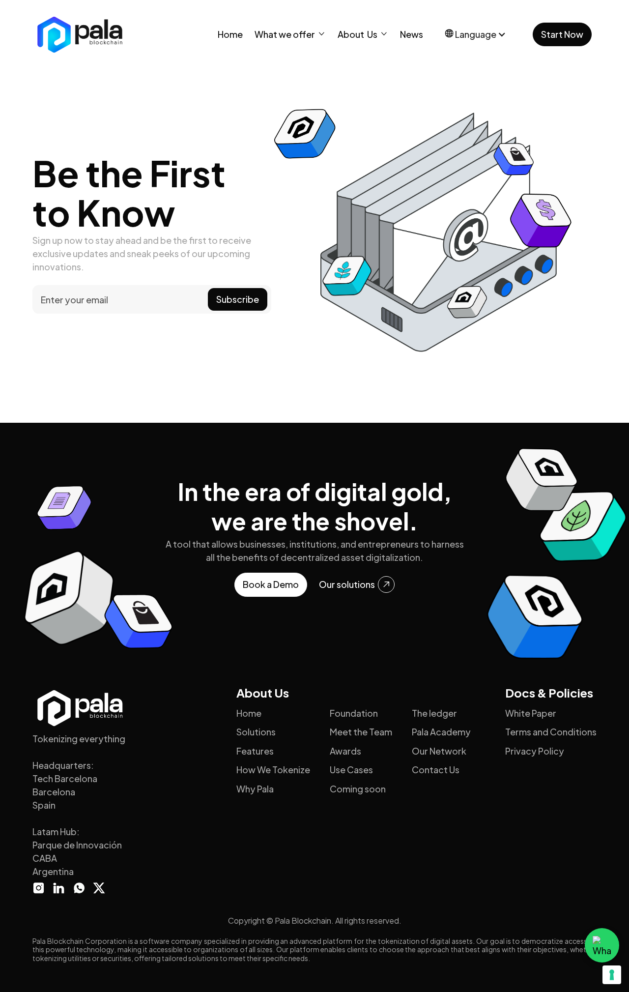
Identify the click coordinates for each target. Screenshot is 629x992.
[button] (290, 34)
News (411, 34)
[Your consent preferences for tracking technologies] (611, 974)
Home (230, 34)
